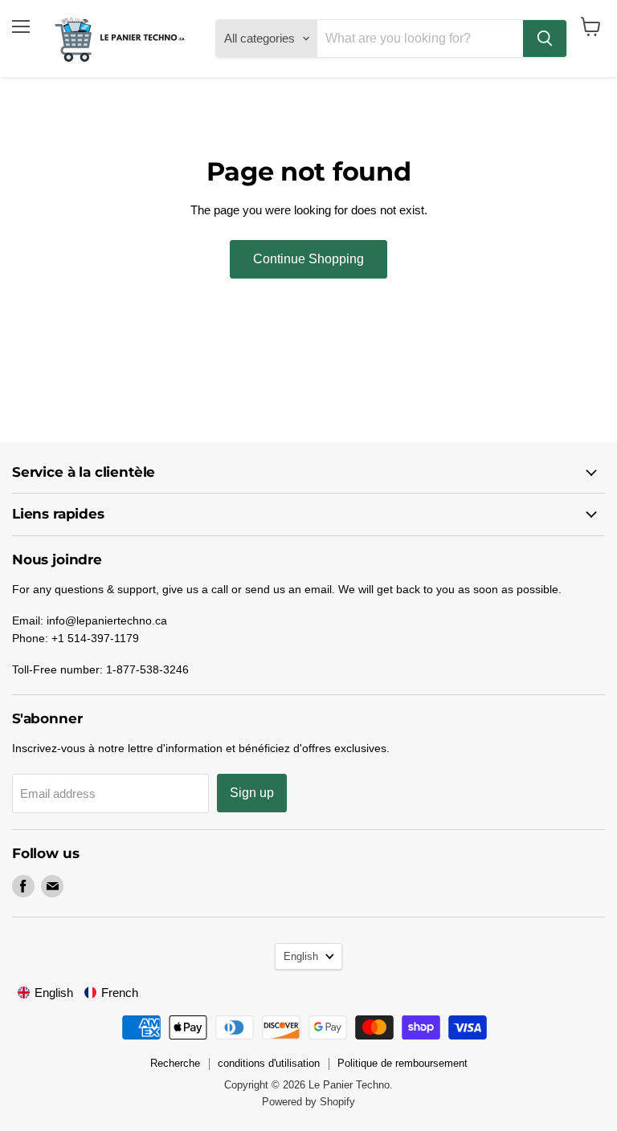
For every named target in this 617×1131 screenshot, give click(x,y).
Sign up (252, 792)
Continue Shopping (308, 259)
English (301, 956)
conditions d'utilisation (269, 1063)
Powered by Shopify (308, 1102)
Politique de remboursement (402, 1063)
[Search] (544, 38)
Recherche (175, 1063)
